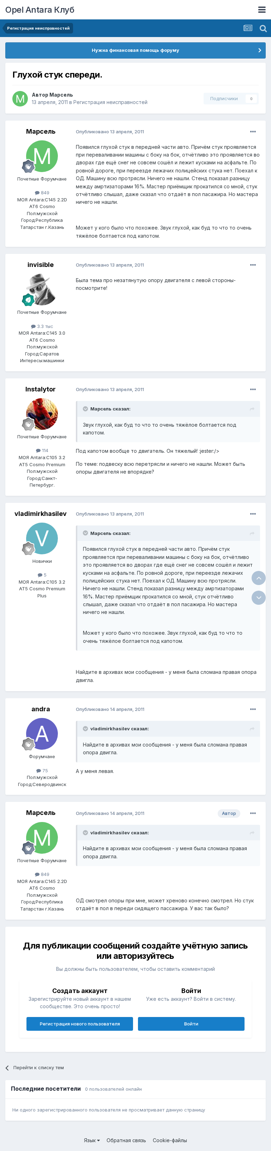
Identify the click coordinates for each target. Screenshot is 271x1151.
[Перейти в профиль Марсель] (20, 98)
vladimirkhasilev (40, 513)
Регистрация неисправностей (110, 102)
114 (44, 450)
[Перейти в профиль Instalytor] (42, 414)
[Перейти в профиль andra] (42, 734)
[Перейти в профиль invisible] (42, 289)
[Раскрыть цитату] (86, 409)
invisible (41, 264)
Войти (191, 1024)
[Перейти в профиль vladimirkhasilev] (42, 538)
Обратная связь (126, 1140)
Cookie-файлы (170, 1140)
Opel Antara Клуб (39, 10)
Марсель (61, 95)
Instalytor (40, 389)
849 (44, 192)
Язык (90, 1140)
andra (40, 709)
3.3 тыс (44, 326)
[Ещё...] (253, 132)
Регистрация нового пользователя (80, 1024)
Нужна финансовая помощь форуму (135, 50)
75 (44, 770)
